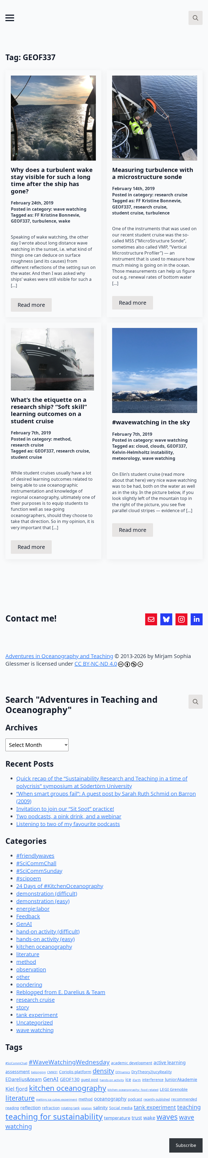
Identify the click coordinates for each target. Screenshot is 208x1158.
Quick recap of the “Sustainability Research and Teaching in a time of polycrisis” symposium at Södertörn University (101, 782)
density (103, 1070)
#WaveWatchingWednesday (69, 1062)
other (23, 977)
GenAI (24, 924)
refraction (51, 1107)
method (61, 439)
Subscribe (186, 1145)
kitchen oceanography (44, 946)
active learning (170, 1062)
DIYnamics (122, 1072)
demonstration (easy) (43, 901)
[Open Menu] (9, 18)
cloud (142, 446)
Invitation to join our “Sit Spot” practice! (65, 808)
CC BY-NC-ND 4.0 (95, 663)
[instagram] (181, 619)
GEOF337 (20, 221)
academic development (131, 1062)
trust (137, 1118)
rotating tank (70, 1108)
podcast (135, 1099)
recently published (157, 1099)
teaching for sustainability (54, 1116)
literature (27, 954)
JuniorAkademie (181, 1079)
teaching (189, 1107)
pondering (29, 984)
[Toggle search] (195, 18)
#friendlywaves (35, 855)
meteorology (126, 458)
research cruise (171, 195)
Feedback (28, 916)
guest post (89, 1079)
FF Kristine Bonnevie (57, 215)
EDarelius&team (23, 1079)
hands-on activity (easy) (45, 939)
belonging (38, 1072)
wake (64, 221)
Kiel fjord (16, 1088)
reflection (30, 1107)
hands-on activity (112, 1080)
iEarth (136, 1080)
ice (128, 1079)
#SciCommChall (36, 863)
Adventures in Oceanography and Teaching (59, 656)
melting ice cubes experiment (56, 1099)
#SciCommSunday (39, 870)
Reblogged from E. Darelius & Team (60, 992)
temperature (117, 1118)
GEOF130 (70, 1079)
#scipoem (28, 878)
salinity (100, 1107)
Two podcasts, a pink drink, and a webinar (68, 816)
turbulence (44, 221)
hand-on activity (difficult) (48, 931)
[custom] (151, 619)
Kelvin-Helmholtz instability (142, 452)
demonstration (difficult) (46, 893)
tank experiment (37, 1015)
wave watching (69, 209)
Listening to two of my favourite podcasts (68, 824)
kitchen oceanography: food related (133, 1090)
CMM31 (52, 1072)
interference (153, 1079)
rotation (86, 1108)
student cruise (127, 213)
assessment (17, 1072)
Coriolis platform (75, 1071)
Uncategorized (34, 1022)
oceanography (110, 1098)
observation (31, 969)
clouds (157, 446)
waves (167, 1117)
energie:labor (33, 908)
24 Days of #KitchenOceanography (59, 886)
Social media (120, 1107)
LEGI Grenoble (174, 1089)
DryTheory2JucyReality (151, 1071)
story (22, 1007)
